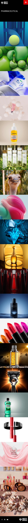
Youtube (7, 520)
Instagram (5, 520)
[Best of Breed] (4, 2)
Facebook (2, 520)
